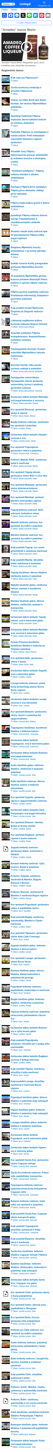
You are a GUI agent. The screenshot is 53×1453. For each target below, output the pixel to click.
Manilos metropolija (25, 403)
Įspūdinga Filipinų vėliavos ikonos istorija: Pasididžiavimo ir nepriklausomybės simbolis (29, 219)
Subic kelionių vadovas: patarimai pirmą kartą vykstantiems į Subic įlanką (29, 1346)
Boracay (32, 416)
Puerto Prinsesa (30, 652)
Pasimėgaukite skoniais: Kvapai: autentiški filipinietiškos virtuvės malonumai (28, 352)
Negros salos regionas (26, 326)
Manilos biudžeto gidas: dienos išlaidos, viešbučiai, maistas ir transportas (27, 604)
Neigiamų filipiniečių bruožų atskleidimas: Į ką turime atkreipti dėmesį (28, 251)
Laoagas (27, 693)
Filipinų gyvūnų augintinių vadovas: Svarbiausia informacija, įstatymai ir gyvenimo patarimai (30, 295)
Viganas (26, 939)
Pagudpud (27, 910)
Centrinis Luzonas (25, 775)
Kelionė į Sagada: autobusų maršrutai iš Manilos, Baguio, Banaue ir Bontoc (26, 879)
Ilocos (21, 693)
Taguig (35, 478)
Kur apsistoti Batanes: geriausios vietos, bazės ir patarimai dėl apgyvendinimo (28, 715)
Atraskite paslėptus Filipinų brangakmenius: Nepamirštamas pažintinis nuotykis (28, 336)
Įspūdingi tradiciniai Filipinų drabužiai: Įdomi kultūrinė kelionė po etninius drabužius (28, 119)
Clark (34, 816)
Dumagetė (38, 390)
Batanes (33, 721)
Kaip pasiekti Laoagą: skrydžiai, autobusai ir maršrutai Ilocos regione (28, 1084)
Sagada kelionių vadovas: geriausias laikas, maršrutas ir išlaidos (27, 851)
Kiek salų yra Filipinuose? (24, 77)
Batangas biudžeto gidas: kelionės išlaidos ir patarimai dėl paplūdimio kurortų (29, 1428)
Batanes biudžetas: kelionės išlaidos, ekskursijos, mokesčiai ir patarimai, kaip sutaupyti (29, 1267)
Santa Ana (33, 1166)
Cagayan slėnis (24, 453)
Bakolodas (38, 371)
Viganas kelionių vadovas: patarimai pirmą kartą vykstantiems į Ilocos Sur (30, 1015)
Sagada (28, 677)
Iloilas (31, 664)
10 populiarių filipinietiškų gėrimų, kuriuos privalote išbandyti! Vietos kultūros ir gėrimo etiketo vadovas (29, 279)
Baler (33, 791)
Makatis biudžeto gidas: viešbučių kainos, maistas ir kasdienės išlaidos (29, 588)
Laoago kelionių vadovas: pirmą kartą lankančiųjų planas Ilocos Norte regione (28, 686)
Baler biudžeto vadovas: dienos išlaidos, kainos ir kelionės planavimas (28, 784)
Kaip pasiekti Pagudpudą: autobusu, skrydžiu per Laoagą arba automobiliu (30, 1044)
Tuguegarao (34, 453)
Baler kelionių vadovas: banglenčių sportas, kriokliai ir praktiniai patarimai (29, 1362)
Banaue (28, 828)
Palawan (21, 652)
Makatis (35, 403)
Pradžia (4, 9)
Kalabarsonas (23, 1434)
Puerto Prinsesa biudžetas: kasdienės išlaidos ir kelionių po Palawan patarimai (28, 645)
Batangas (32, 1434)
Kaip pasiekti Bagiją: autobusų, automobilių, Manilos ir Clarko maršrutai (27, 920)
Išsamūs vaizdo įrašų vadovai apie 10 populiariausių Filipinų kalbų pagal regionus (29, 235)
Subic (34, 775)
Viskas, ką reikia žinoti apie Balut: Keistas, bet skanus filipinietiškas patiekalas (28, 103)
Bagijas (28, 428)
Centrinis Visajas (24, 441)
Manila (35, 503)
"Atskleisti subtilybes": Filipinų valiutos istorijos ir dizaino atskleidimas (27, 174)
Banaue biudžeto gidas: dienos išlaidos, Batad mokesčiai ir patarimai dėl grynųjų (27, 974)
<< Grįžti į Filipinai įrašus (26, 23)
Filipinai (14, 9)
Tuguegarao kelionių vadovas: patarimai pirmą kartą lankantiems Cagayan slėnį (29, 1188)
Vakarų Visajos (24, 416)
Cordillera (22, 428)
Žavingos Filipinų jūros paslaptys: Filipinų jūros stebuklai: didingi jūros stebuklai (29, 190)
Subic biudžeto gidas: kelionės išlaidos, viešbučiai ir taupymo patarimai (27, 769)
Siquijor (33, 441)
